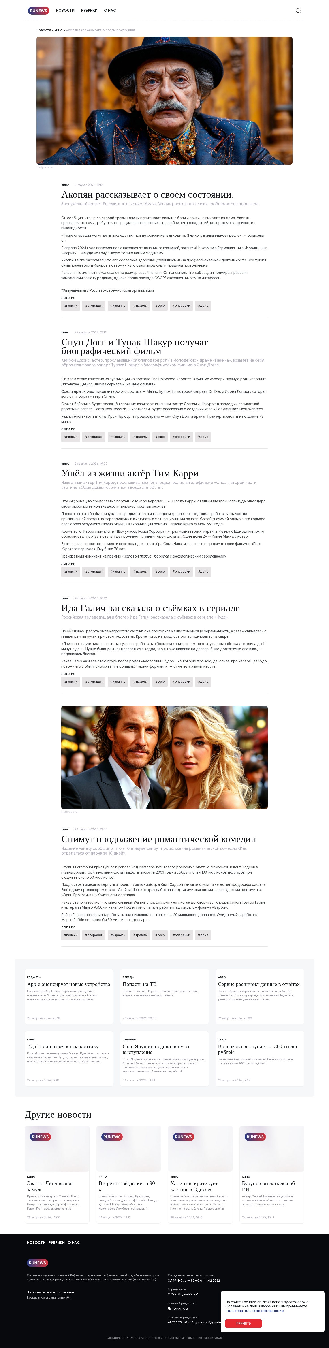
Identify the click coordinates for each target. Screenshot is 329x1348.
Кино (58, 30)
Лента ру (68, 429)
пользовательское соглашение (254, 1311)
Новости (65, 10)
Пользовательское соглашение (50, 1292)
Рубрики (89, 10)
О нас (110, 10)
